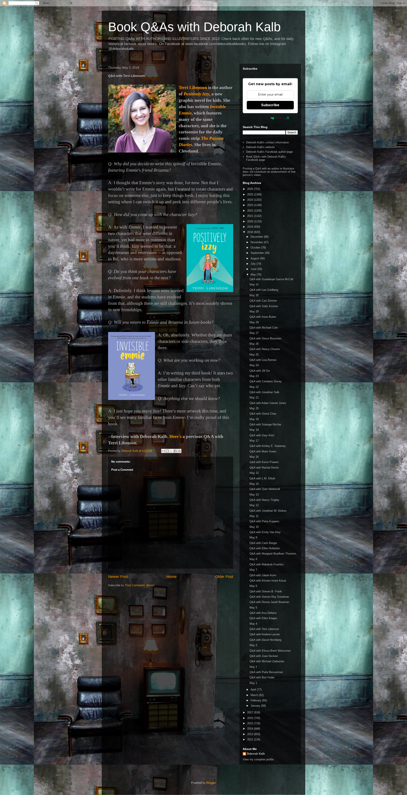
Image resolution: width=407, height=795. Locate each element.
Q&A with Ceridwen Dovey (265, 381)
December (257, 236)
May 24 (254, 365)
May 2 (253, 666)
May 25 (254, 354)
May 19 (254, 419)
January (256, 705)
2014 (250, 728)
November (257, 242)
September (258, 252)
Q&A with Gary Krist (261, 435)
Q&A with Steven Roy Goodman (269, 596)
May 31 (254, 284)
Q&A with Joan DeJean (263, 656)
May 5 (253, 607)
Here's (175, 436)
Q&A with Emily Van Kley (265, 532)
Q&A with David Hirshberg (265, 639)
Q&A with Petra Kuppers (264, 521)
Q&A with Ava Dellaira (262, 612)
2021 (250, 215)
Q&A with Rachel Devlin (264, 467)
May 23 (254, 376)
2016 (250, 718)
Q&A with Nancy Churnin (264, 349)
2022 (250, 210)
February (256, 700)
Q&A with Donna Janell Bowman (269, 602)
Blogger (210, 782)
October (256, 247)
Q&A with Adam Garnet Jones (267, 403)
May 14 (254, 483)
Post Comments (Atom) (139, 585)
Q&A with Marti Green (262, 451)
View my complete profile (258, 759)
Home (171, 577)
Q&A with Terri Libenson (264, 629)
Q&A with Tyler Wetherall (264, 489)
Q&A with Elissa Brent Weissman (270, 650)
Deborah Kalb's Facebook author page (269, 151)
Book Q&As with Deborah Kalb (194, 27)
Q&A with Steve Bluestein (265, 338)
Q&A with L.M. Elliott (262, 478)
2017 (250, 712)
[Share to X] (171, 451)
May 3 (253, 645)
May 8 (253, 559)
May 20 (254, 408)
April (254, 689)
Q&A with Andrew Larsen (264, 634)
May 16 (254, 456)
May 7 (253, 569)
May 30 (254, 295)
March (255, 695)
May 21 (254, 397)
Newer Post (118, 577)
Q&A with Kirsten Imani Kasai (267, 580)
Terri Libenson (193, 87)
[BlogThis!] (167, 451)
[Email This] (163, 451)
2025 (250, 194)
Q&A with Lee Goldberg (263, 289)
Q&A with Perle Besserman (266, 672)
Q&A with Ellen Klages (263, 618)
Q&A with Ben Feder (262, 677)
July (253, 263)
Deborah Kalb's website (260, 147)
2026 (250, 189)
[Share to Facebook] (175, 451)
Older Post (224, 577)
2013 (250, 734)
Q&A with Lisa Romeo (262, 359)
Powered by (260, 118)
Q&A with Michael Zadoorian (266, 661)
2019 (250, 226)
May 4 (253, 623)
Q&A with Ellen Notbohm (264, 548)
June (254, 269)
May (254, 274)
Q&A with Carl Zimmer (263, 300)
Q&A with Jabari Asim (262, 575)
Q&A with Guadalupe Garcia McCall (271, 279)
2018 (250, 232)
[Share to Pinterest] (179, 451)
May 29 (254, 311)
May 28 (254, 322)
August (255, 258)
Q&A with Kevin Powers (264, 462)
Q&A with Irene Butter (262, 316)
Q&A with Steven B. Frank (265, 591)
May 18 (254, 429)
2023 (250, 205)
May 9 (253, 537)
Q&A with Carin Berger (263, 543)
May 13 (254, 494)
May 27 (254, 333)
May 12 (254, 505)
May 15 (254, 472)
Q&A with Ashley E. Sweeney (267, 446)
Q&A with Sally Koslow (263, 306)
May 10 (254, 526)
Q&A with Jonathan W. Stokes (268, 510)
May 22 (254, 386)
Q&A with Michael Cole (263, 327)
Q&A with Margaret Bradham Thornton (272, 553)
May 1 (253, 683)
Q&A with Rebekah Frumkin (266, 564)
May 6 (253, 585)
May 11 (253, 516)
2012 (250, 739)
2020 (250, 221)
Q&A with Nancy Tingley (264, 499)
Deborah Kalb (256, 753)
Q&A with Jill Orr (259, 370)
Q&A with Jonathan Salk (264, 392)
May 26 (254, 343)
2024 (250, 199)
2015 (250, 723)
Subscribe (270, 105)
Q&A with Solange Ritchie (265, 424)
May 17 (254, 440)
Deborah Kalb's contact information (267, 142)
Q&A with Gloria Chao (262, 413)
